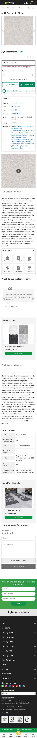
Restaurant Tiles (16, 148)
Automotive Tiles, (17, 126)
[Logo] (9, 3)
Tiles (8, 8)
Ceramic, (14, 103)
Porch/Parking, (16, 139)
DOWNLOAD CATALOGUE (20, 612)
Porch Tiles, (25, 146)
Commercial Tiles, (17, 144)
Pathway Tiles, (21, 137)
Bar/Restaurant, (17, 129)
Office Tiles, (16, 146)
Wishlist (12, 84)
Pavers (21, 103)
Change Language (7, 690)
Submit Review (19, 566)
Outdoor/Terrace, (22, 135)
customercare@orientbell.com (16, 709)
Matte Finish (15, 106)
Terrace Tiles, (20, 142)
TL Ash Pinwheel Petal (14, 510)
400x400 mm (16, 114)
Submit (18, 603)
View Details (18, 354)
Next (36, 31)
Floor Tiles (14, 110)
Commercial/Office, (18, 131)
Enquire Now (28, 84)
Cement (14, 123)
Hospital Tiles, (20, 133)
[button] (18, 171)
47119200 (19, 707)
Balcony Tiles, (29, 126)
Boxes (22, 71)
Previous (1, 31)
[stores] (26, 734)
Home (4, 8)
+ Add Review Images (18, 560)
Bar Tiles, (29, 142)
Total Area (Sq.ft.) (8, 71)
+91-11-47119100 (9, 707)
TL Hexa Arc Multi (12, 347)
